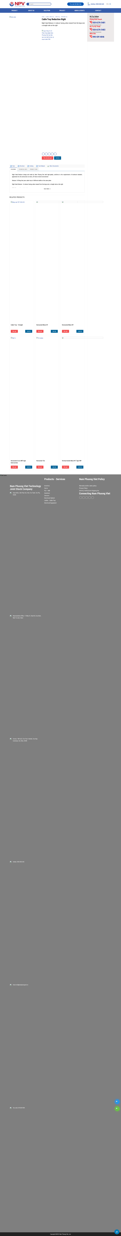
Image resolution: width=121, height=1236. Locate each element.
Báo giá (14, 331)
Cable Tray (57, 16)
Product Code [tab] (33, 169)
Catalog (31, 166)
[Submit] (27, 4)
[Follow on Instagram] (83, 497)
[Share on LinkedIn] (55, 154)
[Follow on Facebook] (80, 497)
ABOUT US (31, 10)
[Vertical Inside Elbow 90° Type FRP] (82, 398)
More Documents (54, 166)
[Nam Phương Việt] (48, 91)
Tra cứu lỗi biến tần (75, 4)
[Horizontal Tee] (57, 398)
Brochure (22, 166)
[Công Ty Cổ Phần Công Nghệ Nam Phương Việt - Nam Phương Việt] (18, 4)
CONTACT (98, 10)
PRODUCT (14, 10)
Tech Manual (41, 166)
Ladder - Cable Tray (50, 16)
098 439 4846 (98, 37)
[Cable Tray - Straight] (31, 262)
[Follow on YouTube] (92, 497)
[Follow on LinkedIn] (89, 497)
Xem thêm (46, 189)
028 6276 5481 (99, 22)
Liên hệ (57, 158)
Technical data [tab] (23, 169)
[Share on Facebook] (43, 154)
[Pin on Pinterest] (52, 154)
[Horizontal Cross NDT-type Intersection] (31, 398)
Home (43, 16)
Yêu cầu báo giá (47, 158)
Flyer (13, 166)
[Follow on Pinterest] (86, 497)
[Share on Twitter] (46, 154)
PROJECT (62, 10)
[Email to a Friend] (49, 154)
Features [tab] (13, 169)
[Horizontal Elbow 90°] (82, 262)
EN (110, 4)
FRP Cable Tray (64, 16)
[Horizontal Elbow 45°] (57, 262)
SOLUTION (47, 10)
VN (107, 4)
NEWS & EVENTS (80, 10)
